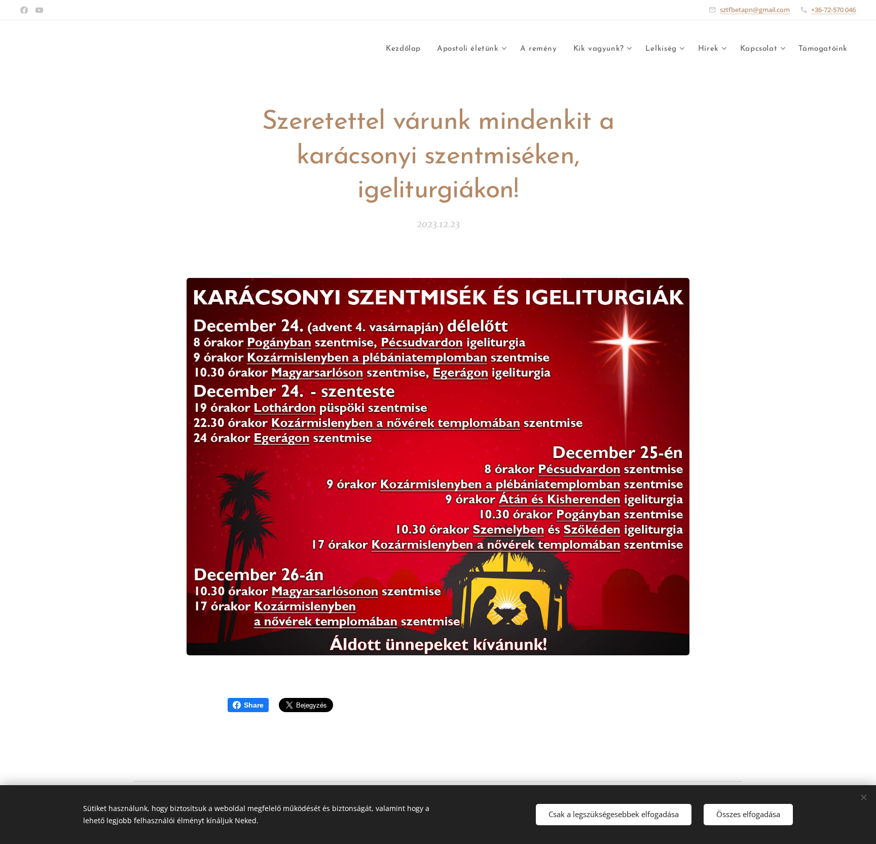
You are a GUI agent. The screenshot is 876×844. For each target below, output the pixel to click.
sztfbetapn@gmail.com (755, 9)
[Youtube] (39, 10)
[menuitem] (406, 49)
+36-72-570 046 (833, 9)
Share (254, 705)
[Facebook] (24, 10)
